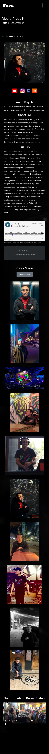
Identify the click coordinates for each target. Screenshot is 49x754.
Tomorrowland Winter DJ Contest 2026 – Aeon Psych (26, 242)
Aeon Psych (7, 242)
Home (4, 23)
